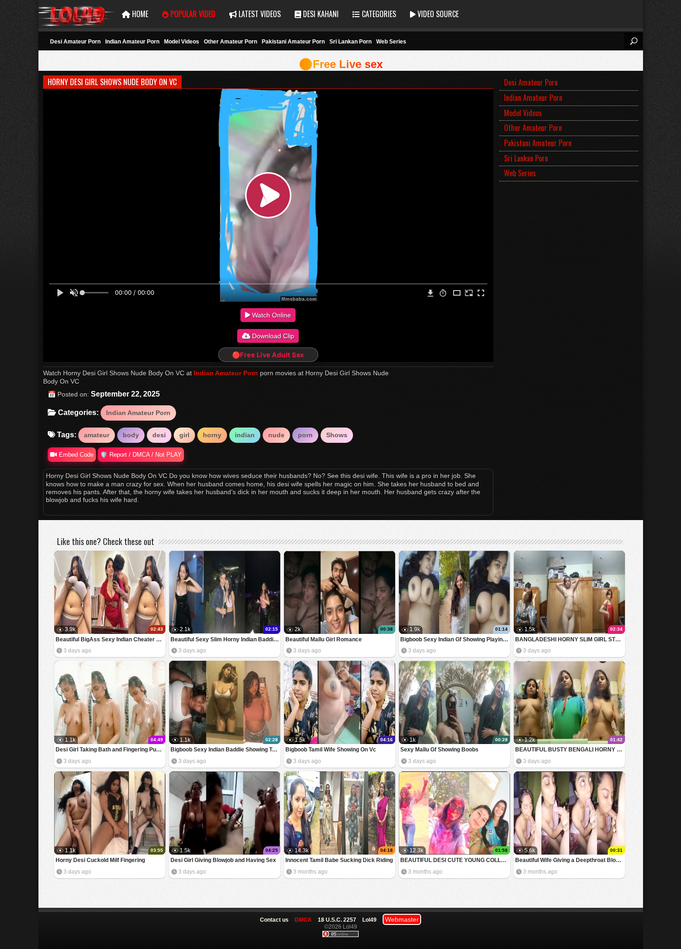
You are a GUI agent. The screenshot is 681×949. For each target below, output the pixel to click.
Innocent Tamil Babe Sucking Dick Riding (339, 860)
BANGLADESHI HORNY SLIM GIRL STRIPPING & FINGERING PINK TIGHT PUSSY (570, 639)
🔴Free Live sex (341, 64)
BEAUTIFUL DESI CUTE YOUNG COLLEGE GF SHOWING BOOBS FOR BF (455, 860)
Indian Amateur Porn (132, 41)
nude (276, 435)
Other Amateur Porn (230, 41)
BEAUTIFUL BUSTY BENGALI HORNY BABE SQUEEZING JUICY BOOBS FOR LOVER (570, 749)
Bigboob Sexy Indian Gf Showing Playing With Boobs (455, 639)
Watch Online (270, 315)
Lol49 (76, 14)
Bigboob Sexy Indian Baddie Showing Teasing (225, 749)
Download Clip (272, 336)
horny (212, 435)
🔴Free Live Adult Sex (268, 355)
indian (245, 435)
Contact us (274, 920)
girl (184, 435)
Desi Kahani (320, 13)
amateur (96, 435)
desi (159, 435)
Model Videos (181, 41)
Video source (437, 13)
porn (305, 435)
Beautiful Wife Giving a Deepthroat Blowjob (570, 860)
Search (633, 41)
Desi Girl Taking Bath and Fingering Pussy (110, 749)
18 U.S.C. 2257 (337, 920)
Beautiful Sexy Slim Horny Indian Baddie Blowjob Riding (225, 639)
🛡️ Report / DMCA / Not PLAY (141, 454)
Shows (336, 435)
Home (139, 13)
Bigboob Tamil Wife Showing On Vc (330, 749)
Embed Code (75, 454)
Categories (378, 13)
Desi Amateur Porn (75, 41)
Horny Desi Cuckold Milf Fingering (100, 860)
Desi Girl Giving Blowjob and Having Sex (223, 860)
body (131, 435)
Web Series (391, 41)
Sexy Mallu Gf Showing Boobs (439, 749)
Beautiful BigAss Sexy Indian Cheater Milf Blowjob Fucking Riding (110, 639)
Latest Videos (259, 13)
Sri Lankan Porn (350, 41)
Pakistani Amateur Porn (293, 41)
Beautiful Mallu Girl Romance (323, 639)
